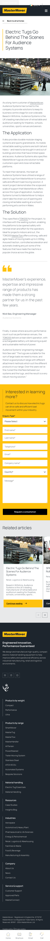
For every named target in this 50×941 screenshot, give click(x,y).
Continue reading (14, 603)
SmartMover (10, 727)
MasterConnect (12, 900)
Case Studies (11, 805)
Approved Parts (12, 895)
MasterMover (36, 102)
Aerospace (10, 822)
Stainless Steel (12, 760)
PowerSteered (11, 751)
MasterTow (17, 235)
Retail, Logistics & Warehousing (20, 580)
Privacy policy (20, 929)
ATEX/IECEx (10, 765)
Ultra (7, 714)
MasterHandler (12, 741)
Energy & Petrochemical (16, 836)
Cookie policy (8, 929)
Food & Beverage (12, 850)
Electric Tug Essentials (15, 787)
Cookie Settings (9, 2)
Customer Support (13, 890)
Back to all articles (15, 21)
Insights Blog (11, 809)
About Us (9, 868)
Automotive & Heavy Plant (17, 827)
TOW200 (23, 218)
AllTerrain (9, 746)
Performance (11, 710)
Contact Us (10, 877)
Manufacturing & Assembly (17, 855)
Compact (9, 705)
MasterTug (10, 732)
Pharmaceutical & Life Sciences (19, 832)
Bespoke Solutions (13, 774)
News (7, 873)
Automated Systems (14, 769)
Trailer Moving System (15, 755)
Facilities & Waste (13, 846)
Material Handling (13, 792)
